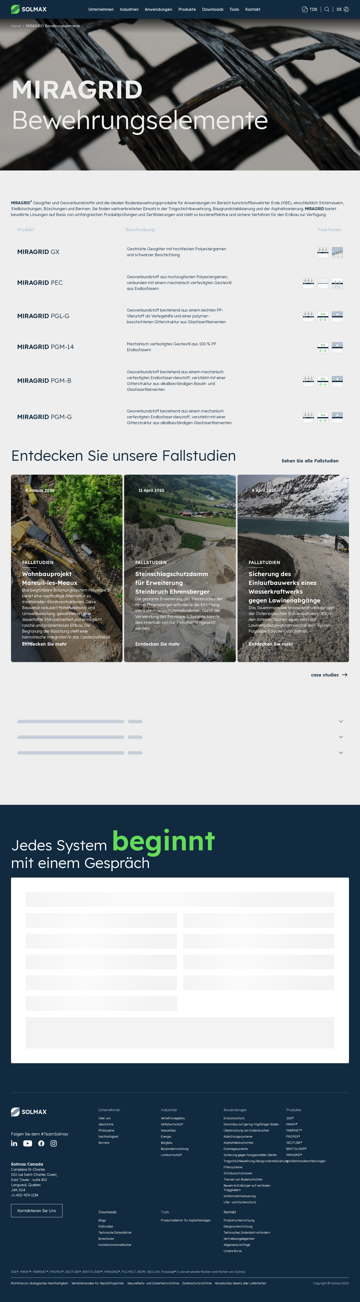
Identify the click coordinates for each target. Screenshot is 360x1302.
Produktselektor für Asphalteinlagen (186, 1220)
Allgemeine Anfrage (237, 1245)
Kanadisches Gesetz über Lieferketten (240, 1283)
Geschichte (105, 1124)
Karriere (103, 1143)
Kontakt (252, 9)
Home (16, 26)
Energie (166, 1136)
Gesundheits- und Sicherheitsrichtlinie (153, 1283)
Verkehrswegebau (173, 1118)
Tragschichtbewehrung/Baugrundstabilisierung (252, 1161)
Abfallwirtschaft (172, 1124)
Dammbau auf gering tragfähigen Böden (251, 1124)
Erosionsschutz (234, 1118)
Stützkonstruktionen (238, 1173)
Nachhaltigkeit (108, 1136)
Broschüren (106, 1239)
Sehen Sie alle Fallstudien (310, 461)
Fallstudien (105, 1226)
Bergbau (166, 1143)
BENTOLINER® (296, 1149)
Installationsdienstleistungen (305, 1161)
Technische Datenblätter (115, 1232)
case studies (325, 675)
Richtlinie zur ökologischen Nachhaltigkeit (39, 1283)
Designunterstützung (238, 1226)
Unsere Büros (233, 1251)
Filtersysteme (233, 1167)
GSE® (290, 1118)
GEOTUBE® (294, 1143)
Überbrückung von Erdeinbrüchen (246, 1130)
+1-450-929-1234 (24, 1195)
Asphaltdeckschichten (238, 1143)
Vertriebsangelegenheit (239, 1239)
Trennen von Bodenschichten (243, 1179)
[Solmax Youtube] (27, 1143)
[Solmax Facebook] (41, 1143)
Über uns (104, 1118)
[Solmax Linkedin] (14, 1143)
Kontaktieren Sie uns (36, 1210)
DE (339, 9)
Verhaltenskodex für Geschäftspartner (98, 1283)
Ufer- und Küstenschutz (240, 1202)
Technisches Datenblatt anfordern (247, 1232)
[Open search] (325, 9)
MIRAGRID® (294, 1155)
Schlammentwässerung (240, 1196)
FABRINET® (294, 1130)
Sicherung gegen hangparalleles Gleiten (250, 1155)
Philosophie (106, 1130)
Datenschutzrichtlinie (197, 1283)
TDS (313, 9)
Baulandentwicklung (175, 1149)
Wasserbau (168, 1130)
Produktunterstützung (239, 1220)
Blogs (102, 1220)
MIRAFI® (292, 1124)
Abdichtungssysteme (238, 1136)
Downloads (107, 1212)
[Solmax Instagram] (53, 1143)
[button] (101, 9)
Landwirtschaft (171, 1155)
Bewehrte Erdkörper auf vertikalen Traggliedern (247, 1188)
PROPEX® (293, 1136)
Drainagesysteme (236, 1149)
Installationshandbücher (115, 1245)
